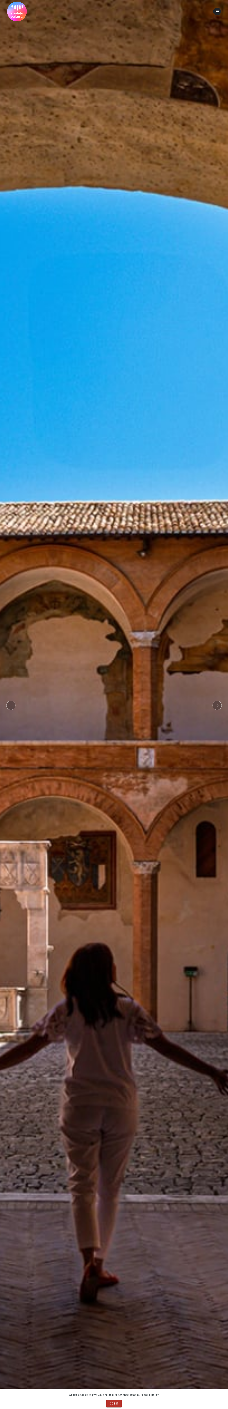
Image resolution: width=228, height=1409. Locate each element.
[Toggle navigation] (217, 11)
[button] (11, 705)
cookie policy (150, 1395)
